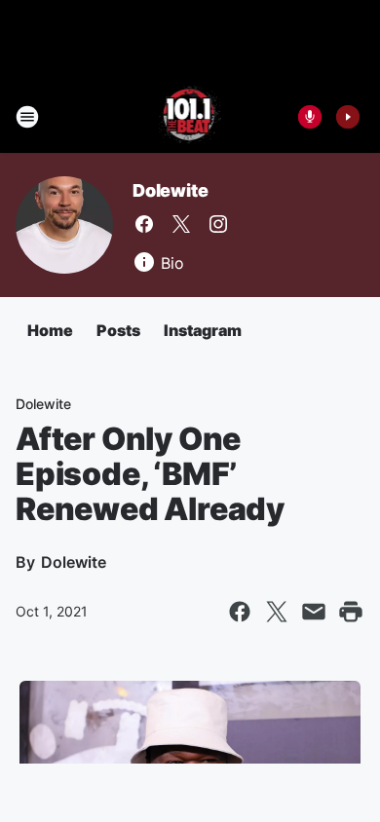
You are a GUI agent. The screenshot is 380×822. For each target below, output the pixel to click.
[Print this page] (350, 611)
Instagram (203, 330)
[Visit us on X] (181, 224)
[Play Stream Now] (348, 117)
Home (50, 330)
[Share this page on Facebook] (239, 611)
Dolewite (170, 190)
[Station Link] (190, 117)
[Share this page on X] (276, 611)
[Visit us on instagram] (218, 224)
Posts (118, 330)
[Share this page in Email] (313, 611)
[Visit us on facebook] (144, 224)
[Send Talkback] (310, 117)
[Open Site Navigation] (27, 117)
